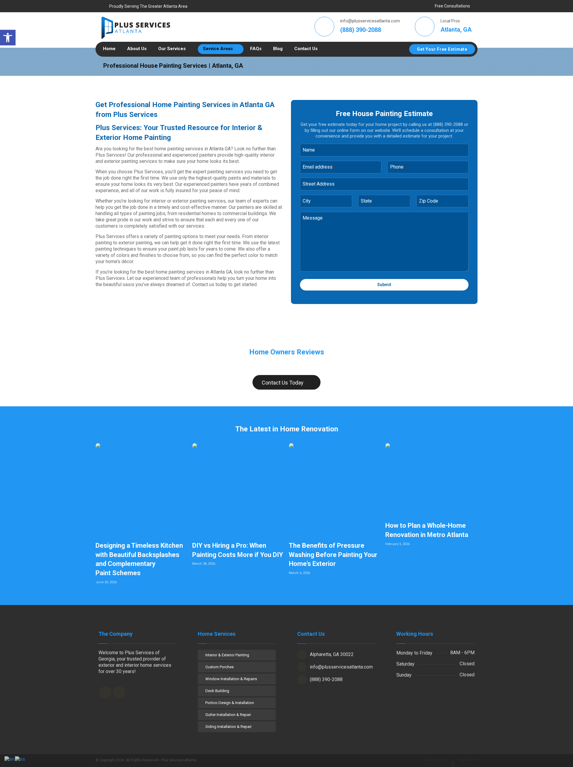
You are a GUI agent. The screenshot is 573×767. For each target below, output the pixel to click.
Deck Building (217, 691)
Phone (398, 167)
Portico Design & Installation (229, 702)
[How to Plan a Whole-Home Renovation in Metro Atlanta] (431, 479)
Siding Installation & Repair (228, 726)
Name (309, 150)
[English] (9, 759)
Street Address (319, 184)
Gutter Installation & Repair (228, 714)
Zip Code (428, 201)
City (307, 201)
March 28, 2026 (203, 564)
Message (313, 218)
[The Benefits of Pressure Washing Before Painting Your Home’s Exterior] (335, 489)
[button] (8, 37)
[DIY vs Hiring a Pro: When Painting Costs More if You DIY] (238, 489)
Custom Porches (219, 667)
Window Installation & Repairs (231, 679)
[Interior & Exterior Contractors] (135, 28)
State (366, 201)
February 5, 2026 (397, 544)
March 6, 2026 (299, 573)
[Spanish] (20, 759)
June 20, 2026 (106, 582)
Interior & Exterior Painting (227, 655)
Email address (319, 167)
